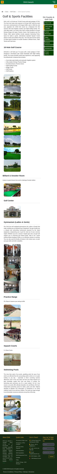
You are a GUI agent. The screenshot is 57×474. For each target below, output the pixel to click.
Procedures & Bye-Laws (21, 440)
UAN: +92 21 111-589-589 (34, 449)
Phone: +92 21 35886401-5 (33, 445)
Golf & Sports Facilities (48, 27)
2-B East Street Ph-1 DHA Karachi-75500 (35, 441)
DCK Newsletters (20, 453)
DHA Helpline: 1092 (35, 456)
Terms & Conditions (8, 472)
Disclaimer (31, 472)
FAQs (17, 459)
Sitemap (25, 472)
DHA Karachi (28, 2)
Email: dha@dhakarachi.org (34, 453)
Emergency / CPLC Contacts (20, 443)
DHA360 (18, 457)
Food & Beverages (48, 32)
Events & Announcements (49, 43)
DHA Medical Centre (36, 458)
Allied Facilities (47, 38)
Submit (51, 456)
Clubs (6, 11)
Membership (48, 48)
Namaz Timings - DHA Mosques (21, 463)
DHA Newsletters (20, 450)
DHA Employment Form (21, 455)
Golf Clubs (13, 11)
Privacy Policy (18, 472)
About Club (48, 22)
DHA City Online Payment (20, 447)
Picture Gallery (47, 52)
